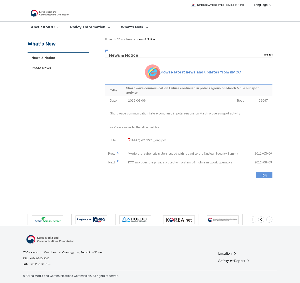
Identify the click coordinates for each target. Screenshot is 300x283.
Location (225, 253)
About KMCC (43, 27)
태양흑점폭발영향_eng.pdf (149, 140)
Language (261, 5)
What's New (132, 27)
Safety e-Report (232, 261)
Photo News (41, 68)
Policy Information (87, 27)
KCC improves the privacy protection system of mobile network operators (180, 162)
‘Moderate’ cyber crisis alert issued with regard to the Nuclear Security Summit (183, 153)
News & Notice (43, 58)
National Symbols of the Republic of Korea (220, 4)
